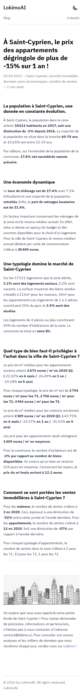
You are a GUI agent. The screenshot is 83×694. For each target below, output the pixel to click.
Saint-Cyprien (36, 76)
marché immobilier (63, 76)
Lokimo (68, 646)
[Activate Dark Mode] (75, 7)
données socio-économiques (25, 81)
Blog (6, 18)
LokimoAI (10, 688)
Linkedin (73, 18)
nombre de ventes (63, 81)
